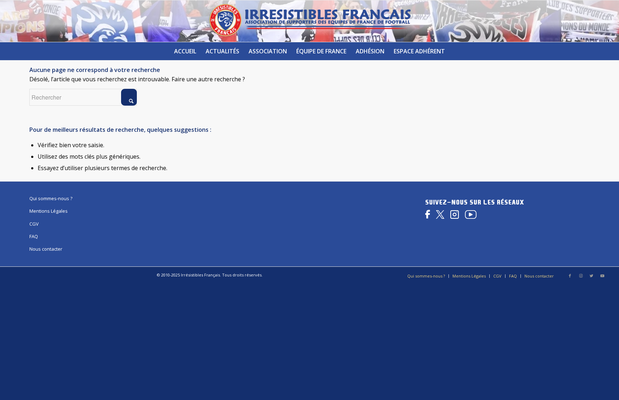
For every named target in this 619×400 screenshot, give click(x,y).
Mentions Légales (48, 211)
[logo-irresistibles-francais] (309, 21)
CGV (34, 224)
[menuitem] (185, 51)
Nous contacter (45, 249)
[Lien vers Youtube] (602, 275)
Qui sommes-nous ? (50, 198)
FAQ (33, 236)
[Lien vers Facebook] (570, 275)
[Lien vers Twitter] (591, 275)
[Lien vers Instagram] (580, 275)
